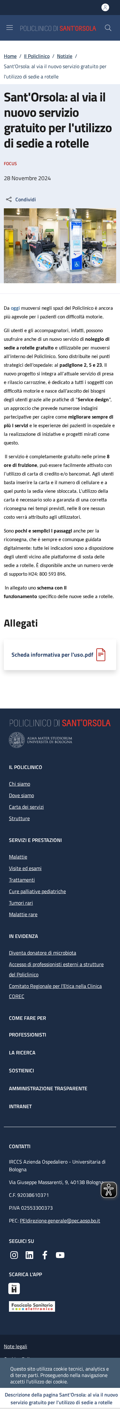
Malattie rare (23, 914)
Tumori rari (21, 903)
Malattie (18, 857)
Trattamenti (22, 880)
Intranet (20, 1106)
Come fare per (27, 1018)
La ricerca (22, 1052)
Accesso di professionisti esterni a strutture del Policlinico (56, 969)
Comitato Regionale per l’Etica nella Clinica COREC (55, 991)
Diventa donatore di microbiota (42, 953)
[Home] (62, 27)
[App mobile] (14, 1288)
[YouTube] (60, 1254)
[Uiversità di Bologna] (60, 740)
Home (10, 56)
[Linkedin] (29, 1254)
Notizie (64, 56)
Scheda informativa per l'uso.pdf (52, 655)
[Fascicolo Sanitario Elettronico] (32, 1305)
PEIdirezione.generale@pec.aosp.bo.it (60, 1220)
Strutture (19, 818)
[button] (108, 28)
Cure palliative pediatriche (37, 891)
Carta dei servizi (26, 807)
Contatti (20, 1146)
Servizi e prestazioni (35, 840)
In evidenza (23, 936)
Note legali (15, 1346)
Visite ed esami (25, 868)
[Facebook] (45, 1254)
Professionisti (27, 1034)
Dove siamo (21, 795)
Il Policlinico (37, 56)
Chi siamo (19, 784)
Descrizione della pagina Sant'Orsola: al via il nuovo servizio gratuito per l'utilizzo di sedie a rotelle (61, 1398)
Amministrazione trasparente (48, 1088)
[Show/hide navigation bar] (9, 27)
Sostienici (21, 1070)
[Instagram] (14, 1254)
